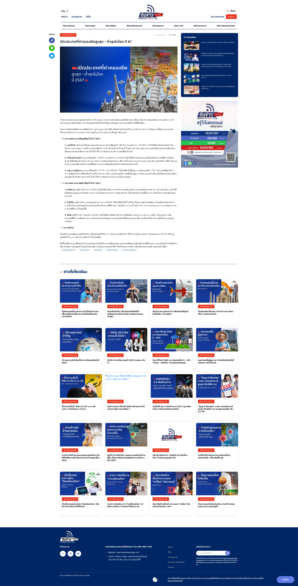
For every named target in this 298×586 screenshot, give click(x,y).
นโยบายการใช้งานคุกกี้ (175, 581)
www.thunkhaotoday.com (127, 552)
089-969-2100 (144, 546)
